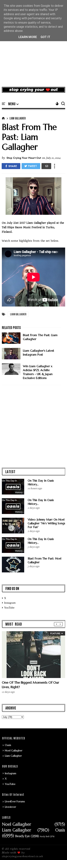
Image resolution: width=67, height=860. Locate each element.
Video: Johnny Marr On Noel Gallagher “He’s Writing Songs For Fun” (46, 523)
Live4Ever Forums (15, 801)
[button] (13, 104)
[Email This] (46, 166)
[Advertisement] (33, 47)
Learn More (27, 37)
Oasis (8, 745)
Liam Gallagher (17, 118)
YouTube (9, 607)
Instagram (10, 602)
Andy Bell (44, 836)
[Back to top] (57, 851)
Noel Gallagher (13, 750)
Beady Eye (22, 836)
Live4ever (10, 807)
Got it (45, 37)
